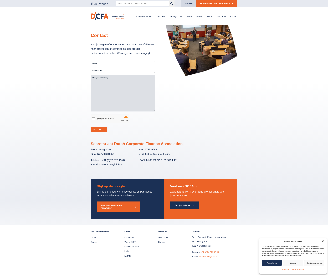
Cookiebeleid (285, 270)
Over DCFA (221, 16)
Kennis (199, 16)
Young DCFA (176, 16)
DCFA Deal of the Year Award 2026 (216, 4)
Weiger (293, 263)
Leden (189, 16)
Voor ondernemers (144, 16)
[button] (323, 241)
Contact (233, 16)
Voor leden (161, 16)
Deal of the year (131, 247)
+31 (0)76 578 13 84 (210, 252)
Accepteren (272, 263)
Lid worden (129, 237)
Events (209, 16)
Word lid (188, 4)
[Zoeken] (172, 3)
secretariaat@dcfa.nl (208, 257)
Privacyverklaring (298, 270)
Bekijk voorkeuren (314, 263)
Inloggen (103, 4)
